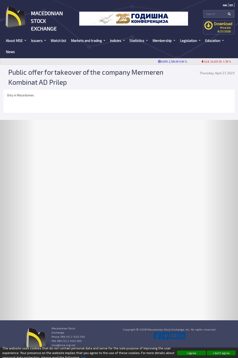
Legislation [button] (189, 40)
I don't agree (221, 353)
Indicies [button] (116, 40)
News (10, 52)
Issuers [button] (37, 40)
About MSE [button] (14, 40)
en (231, 5)
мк (225, 5)
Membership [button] (162, 40)
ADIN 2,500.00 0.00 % (170, 61)
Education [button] (213, 40)
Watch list (58, 40)
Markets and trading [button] (87, 40)
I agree (191, 353)
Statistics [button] (137, 40)
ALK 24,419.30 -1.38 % (214, 61)
